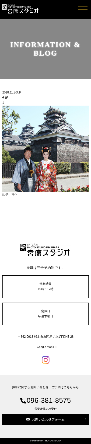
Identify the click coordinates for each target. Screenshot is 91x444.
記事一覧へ (10, 194)
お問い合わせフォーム (48, 419)
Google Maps (45, 347)
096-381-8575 (49, 404)
